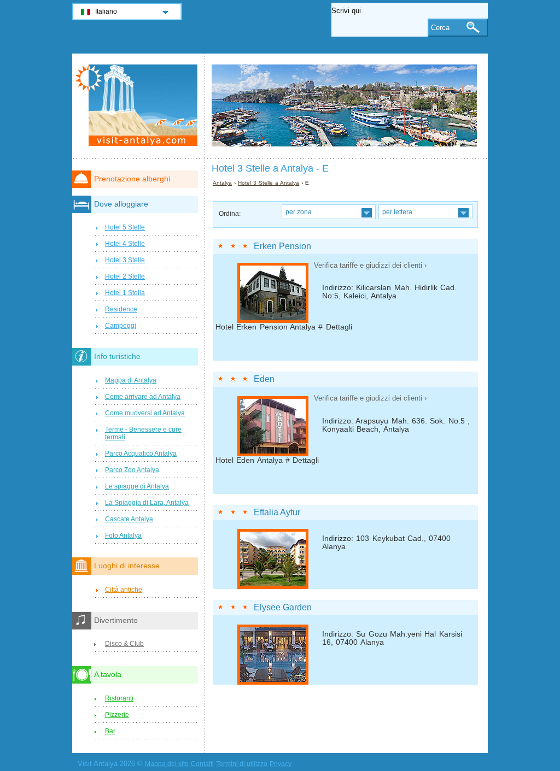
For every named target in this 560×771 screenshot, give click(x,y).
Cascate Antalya (129, 519)
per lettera (397, 211)
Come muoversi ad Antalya (145, 413)
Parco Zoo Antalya (132, 470)
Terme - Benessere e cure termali (143, 433)
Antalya (222, 183)
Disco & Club (124, 644)
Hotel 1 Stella (125, 293)
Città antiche (123, 589)
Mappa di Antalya (130, 380)
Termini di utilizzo (241, 764)
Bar (110, 731)
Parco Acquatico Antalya (141, 453)
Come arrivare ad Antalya (142, 397)
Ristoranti (119, 698)
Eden (264, 379)
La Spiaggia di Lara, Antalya (147, 503)
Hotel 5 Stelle (125, 227)
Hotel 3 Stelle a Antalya (268, 183)
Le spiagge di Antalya (137, 486)
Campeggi (120, 325)
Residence (121, 309)
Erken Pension (282, 246)
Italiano (106, 11)
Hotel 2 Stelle (125, 276)
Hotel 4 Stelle (125, 244)
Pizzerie (117, 715)
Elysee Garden (283, 607)
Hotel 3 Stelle (125, 260)
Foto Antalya (123, 535)
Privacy (280, 764)
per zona (298, 211)
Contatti (202, 764)
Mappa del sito (167, 764)
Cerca (440, 27)
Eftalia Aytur (277, 512)
